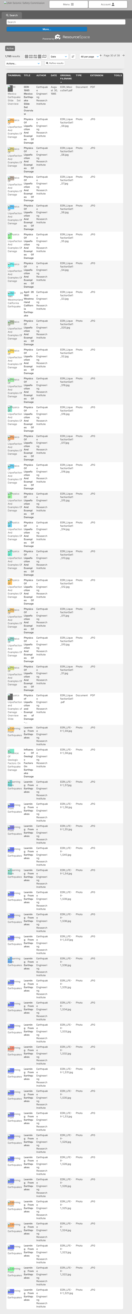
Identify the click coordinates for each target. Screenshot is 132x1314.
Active (10, 48)
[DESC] (73, 56)
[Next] (123, 55)
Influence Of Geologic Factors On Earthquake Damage (29, 763)
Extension (96, 75)
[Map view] (44, 56)
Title (27, 75)
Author (41, 75)
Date (54, 75)
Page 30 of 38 (112, 55)
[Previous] (101, 55)
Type (79, 75)
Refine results (56, 63)
